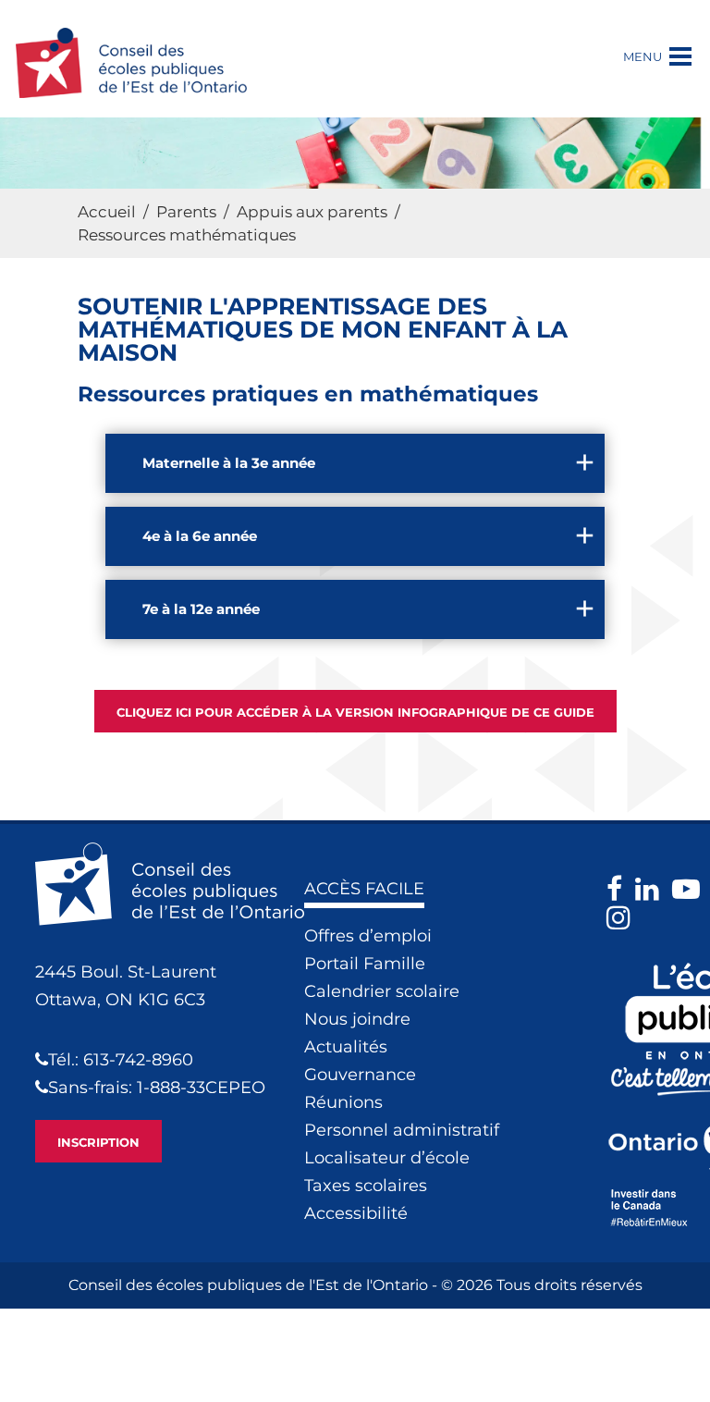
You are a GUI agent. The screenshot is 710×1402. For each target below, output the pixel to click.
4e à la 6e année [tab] (199, 536)
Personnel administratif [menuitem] (401, 1130)
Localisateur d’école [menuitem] (387, 1158)
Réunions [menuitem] (343, 1102)
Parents (186, 212)
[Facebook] (618, 889)
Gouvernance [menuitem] (360, 1074)
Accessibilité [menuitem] (356, 1213)
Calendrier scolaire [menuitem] (381, 991)
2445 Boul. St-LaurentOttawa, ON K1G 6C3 (125, 986)
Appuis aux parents (312, 212)
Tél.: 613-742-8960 (120, 1060)
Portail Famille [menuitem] (364, 963)
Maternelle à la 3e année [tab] (228, 463)
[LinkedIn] (651, 889)
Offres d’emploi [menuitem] (368, 936)
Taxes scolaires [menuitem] (365, 1185)
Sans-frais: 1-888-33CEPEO (156, 1087)
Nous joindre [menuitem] (357, 1019)
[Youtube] (690, 889)
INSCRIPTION (98, 1142)
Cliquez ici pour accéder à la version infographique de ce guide (355, 712)
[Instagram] (623, 918)
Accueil (107, 212)
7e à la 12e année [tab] (201, 609)
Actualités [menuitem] (345, 1047)
